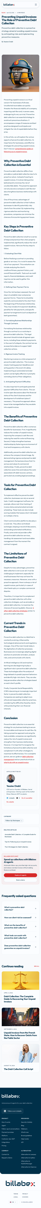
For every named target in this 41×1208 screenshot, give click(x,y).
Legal (16, 1197)
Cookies (25, 1197)
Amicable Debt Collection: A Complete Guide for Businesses (20, 835)
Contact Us (5, 1154)
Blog (3, 12)
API (22, 1142)
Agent (4, 1125)
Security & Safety (26, 1122)
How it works (6, 1122)
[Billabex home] (9, 5)
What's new (25, 1132)
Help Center (25, 1139)
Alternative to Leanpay (28, 1154)
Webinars (24, 1129)
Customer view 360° (8, 1139)
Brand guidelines (26, 1135)
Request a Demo (7, 1158)
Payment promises (8, 1132)
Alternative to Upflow (28, 1158)
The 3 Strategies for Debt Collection (16, 847)
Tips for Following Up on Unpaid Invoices (18, 842)
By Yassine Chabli (7, 42)
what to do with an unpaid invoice (16, 762)
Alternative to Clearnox (28, 1167)
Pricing (4, 1146)
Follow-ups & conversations (10, 1129)
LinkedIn (12, 798)
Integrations (6, 1142)
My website (10, 802)
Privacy (25, 1194)
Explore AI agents (20, 875)
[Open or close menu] (35, 4)
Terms (16, 1194)
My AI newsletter (27, 798)
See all (36, 966)
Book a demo (20, 880)
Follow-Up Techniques (14, 820)
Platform (5, 1135)
